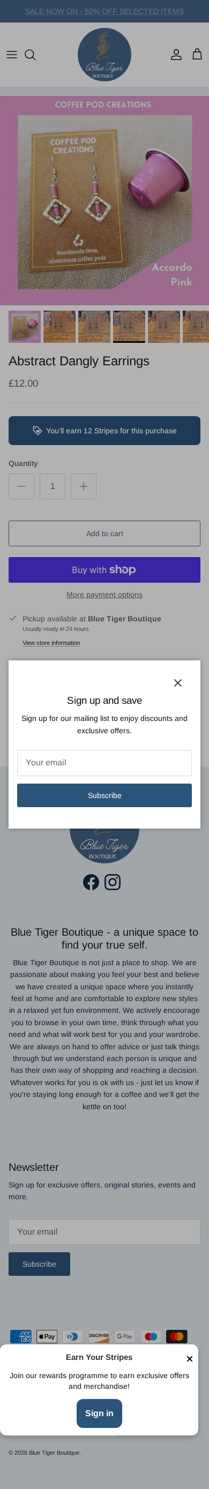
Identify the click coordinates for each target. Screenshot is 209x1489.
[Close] (189, 1358)
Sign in (99, 1413)
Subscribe (105, 795)
